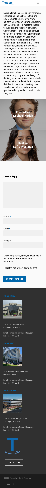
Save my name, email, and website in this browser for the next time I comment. (22, 258)
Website (7, 240)
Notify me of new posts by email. (22, 268)
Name (7, 216)
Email (6, 228)
